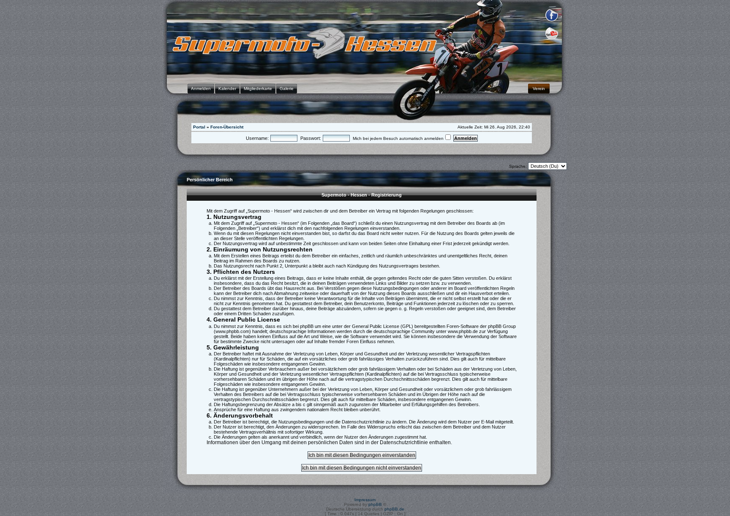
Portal (199, 127)
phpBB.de (394, 509)
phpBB (375, 504)
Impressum (365, 499)
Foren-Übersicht (226, 127)
